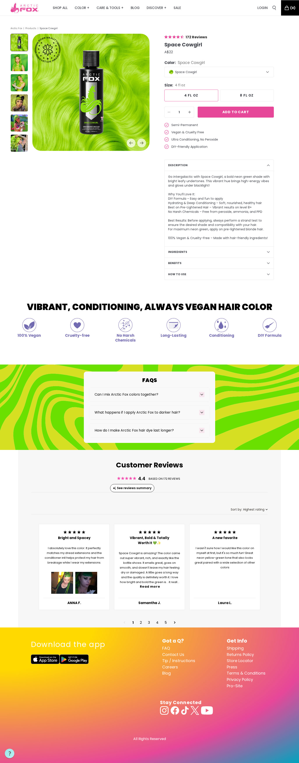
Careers (170, 667)
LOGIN (262, 7)
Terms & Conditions (246, 673)
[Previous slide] (131, 143)
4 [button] (157, 622)
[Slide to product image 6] (19, 143)
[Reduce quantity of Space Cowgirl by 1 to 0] (169, 112)
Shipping (235, 648)
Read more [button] (150, 587)
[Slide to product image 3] (19, 83)
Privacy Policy (240, 679)
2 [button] (141, 622)
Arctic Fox (16, 28)
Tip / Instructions (178, 660)
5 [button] (166, 622)
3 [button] (149, 622)
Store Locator (240, 660)
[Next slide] (141, 143)
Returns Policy (240, 654)
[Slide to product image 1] (19, 42)
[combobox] (249, 509)
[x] (194, 710)
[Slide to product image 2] (19, 62)
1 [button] (133, 622)
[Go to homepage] (25, 8)
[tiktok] (185, 710)
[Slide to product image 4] (19, 103)
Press (232, 667)
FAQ (166, 648)
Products (30, 28)
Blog (166, 673)
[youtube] (207, 710)
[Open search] (274, 8)
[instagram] (164, 710)
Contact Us (173, 654)
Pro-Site (235, 686)
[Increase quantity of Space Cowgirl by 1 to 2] (189, 112)
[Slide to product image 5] (19, 123)
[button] (62, 583)
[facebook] (175, 710)
